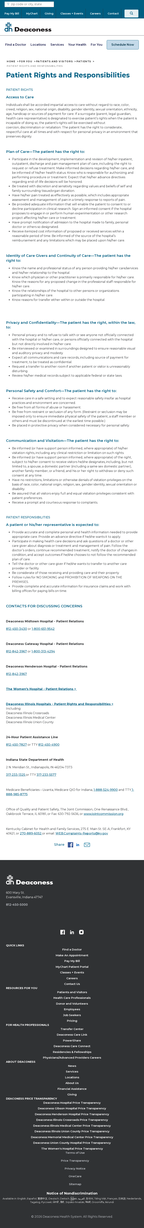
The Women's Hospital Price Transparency (72, 1148)
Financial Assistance (72, 1089)
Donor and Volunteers (72, 1003)
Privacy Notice (75, 1168)
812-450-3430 (16, 629)
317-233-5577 (46, 775)
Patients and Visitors (54, 61)
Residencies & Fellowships (72, 1052)
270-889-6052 (31, 833)
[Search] (131, 13)
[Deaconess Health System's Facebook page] (62, 932)
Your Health (77, 44)
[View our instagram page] (81, 932)
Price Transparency (75, 1160)
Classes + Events (72, 972)
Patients (83, 61)
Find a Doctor (15, 44)
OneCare (75, 1176)
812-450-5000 (17, 904)
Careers (72, 978)
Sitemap (75, 1184)
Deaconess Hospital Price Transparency (72, 1102)
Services (57, 44)
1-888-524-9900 (106, 790)
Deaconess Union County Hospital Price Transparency (72, 1143)
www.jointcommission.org (103, 814)
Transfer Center (72, 1029)
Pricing (72, 1020)
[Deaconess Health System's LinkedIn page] (72, 932)
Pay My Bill (72, 961)
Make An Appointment (72, 955)
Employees (72, 1009)
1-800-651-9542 (43, 629)
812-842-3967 (16, 651)
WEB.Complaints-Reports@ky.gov (82, 833)
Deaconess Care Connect (72, 1046)
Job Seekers (72, 1015)
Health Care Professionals (72, 998)
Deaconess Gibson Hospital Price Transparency (72, 1108)
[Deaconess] (27, 26)
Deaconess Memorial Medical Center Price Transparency (72, 1137)
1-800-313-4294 (43, 651)
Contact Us (72, 984)
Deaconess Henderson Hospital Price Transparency (72, 1114)
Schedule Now (122, 44)
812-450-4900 (48, 744)
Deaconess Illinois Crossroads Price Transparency (72, 1120)
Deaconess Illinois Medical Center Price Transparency (72, 1125)
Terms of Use (75, 1152)
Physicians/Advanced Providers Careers (72, 1057)
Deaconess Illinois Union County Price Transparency (72, 1131)
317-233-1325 (16, 775)
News (72, 1066)
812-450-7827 (16, 744)
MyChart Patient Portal (72, 967)
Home (11, 61)
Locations (38, 44)
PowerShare (72, 1040)
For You (96, 44)
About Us (72, 1083)
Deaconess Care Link (72, 1034)
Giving (72, 1094)
